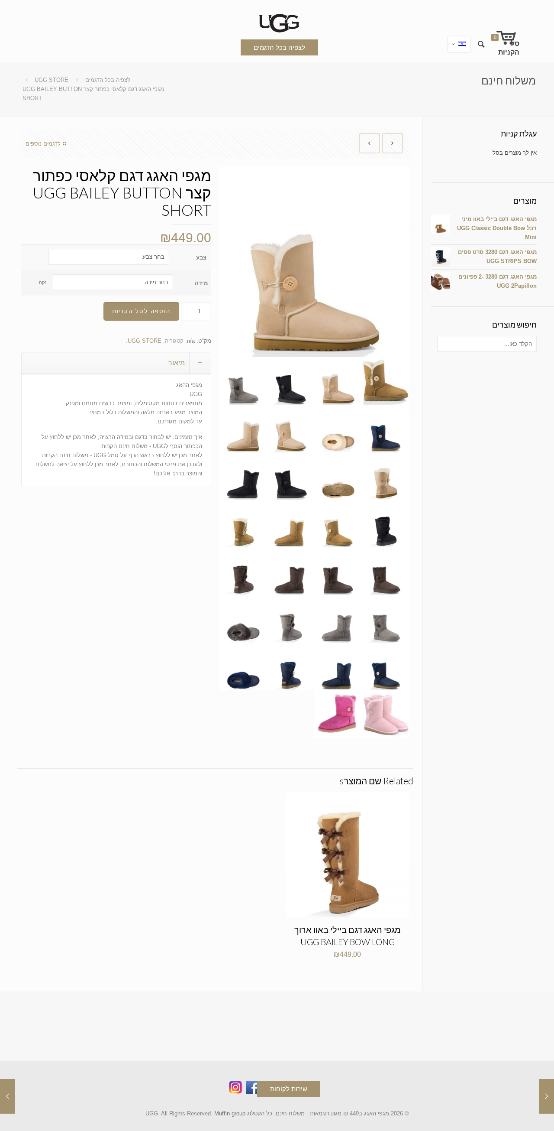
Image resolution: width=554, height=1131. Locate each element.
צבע (201, 257)
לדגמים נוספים (43, 143)
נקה (42, 282)
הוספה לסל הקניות (141, 311)
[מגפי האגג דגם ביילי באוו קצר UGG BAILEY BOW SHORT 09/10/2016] (546, 1096)
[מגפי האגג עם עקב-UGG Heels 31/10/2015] (7, 1096)
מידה (201, 283)
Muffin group (229, 1113)
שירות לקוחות (288, 1088)
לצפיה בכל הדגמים (279, 47)
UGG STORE (51, 80)
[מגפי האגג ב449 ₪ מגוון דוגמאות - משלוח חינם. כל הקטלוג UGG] (277, 21)
